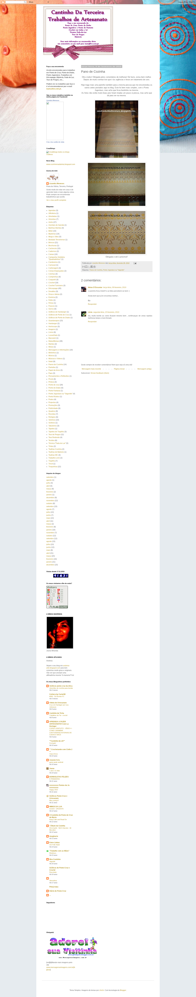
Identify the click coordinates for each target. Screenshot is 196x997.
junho (48, 515)
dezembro (50, 498)
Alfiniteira (52, 213)
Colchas (51, 274)
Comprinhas (53, 277)
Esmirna (51, 297)
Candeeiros (53, 262)
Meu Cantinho (55, 859)
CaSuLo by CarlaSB (57, 694)
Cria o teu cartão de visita (55, 142)
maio (48, 518)
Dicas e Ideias (54, 294)
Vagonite (52, 861)
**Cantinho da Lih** (57, 741)
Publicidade (53, 408)
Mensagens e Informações (58, 350)
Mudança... (53, 853)
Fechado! (52, 743)
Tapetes (51, 429)
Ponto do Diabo (54, 388)
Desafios (51, 291)
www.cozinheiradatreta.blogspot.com (60, 164)
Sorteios (51, 423)
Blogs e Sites (53, 237)
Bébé (50, 231)
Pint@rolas (53, 887)
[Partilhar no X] (89, 266)
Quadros (51, 411)
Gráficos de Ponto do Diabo (59, 318)
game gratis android (56, 762)
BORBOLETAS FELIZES (59, 777)
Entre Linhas (54, 843)
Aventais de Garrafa (56, 225)
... (50, 895)
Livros (50, 332)
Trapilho (51, 461)
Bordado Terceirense (56, 240)
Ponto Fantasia (54, 391)
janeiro (49, 495)
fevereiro (49, 492)
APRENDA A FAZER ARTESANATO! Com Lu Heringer (59, 724)
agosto (49, 480)
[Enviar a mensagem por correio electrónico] (134, 263)
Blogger (123, 990)
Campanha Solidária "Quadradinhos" (56, 258)
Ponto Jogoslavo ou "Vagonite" (113, 270)
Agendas (52, 210)
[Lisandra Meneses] (55, 140)
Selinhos (51, 420)
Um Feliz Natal (54, 845)
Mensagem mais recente (91, 369)
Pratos (51, 399)
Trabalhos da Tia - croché (58, 715)
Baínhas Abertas (54, 228)
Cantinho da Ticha (56, 713)
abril (48, 486)
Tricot (50, 464)
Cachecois (52, 248)
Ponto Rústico (53, 397)
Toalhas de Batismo (56, 452)
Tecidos (51, 440)
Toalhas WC (53, 455)
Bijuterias (52, 234)
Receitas (51, 414)
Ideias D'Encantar (95, 287)
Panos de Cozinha (96, 270)
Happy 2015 (53, 790)
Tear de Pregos (54, 435)
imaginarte (53, 836)
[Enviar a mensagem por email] (83, 266)
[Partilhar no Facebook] (91, 266)
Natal (50, 361)
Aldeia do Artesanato (58, 703)
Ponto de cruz (53, 385)
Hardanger (52, 323)
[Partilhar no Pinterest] (94, 266)
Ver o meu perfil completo (56, 200)
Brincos (51, 243)
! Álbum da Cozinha (57, 826)
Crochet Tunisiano (55, 286)
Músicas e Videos (55, 359)
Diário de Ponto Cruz (57, 891)
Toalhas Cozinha (55, 449)
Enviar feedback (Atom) (100, 373)
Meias (50, 347)
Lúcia (90, 312)
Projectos (52, 402)
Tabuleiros (52, 426)
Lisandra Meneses (52, 100)
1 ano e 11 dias (54, 770)
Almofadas (52, 216)
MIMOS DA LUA (55, 807)
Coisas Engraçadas (56, 271)
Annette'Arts (54, 760)
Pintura (51, 382)
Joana (51, 768)
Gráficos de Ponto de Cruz (58, 315)
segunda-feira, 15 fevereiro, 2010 (106, 312)
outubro (49, 503)
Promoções (52, 405)
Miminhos (52, 353)
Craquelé (52, 280)
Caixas (51, 254)
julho (48, 483)
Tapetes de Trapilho (56, 432)
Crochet (51, 283)
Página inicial (119, 369)
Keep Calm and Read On (58, 819)
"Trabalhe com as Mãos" (59, 851)
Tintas (50, 446)
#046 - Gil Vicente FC (56, 696)
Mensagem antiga (144, 369)
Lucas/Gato (52, 335)
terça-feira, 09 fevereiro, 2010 (114, 287)
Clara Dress (53, 754)
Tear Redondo (54, 437)
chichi (101, 990)
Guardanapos (53, 321)
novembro (50, 501)
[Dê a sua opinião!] (86, 266)
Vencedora (53, 880)
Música (51, 356)
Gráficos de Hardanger (57, 312)
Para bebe (53, 872)
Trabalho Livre (54, 458)
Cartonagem (53, 268)
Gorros (51, 309)
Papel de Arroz (54, 370)
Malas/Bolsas (53, 341)
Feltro (50, 300)
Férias (50, 303)
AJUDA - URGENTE (56, 809)
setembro (50, 477)
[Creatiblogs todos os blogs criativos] (60, 154)
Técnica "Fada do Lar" (57, 443)
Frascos (51, 306)
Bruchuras (52, 246)
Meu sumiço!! (54, 800)
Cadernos (52, 251)
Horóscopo (52, 327)
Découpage (53, 288)
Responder (92, 304)
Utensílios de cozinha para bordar (61, 688)
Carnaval (52, 265)
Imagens (51, 329)
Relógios (52, 417)
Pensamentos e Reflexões (58, 376)
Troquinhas (52, 467)
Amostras (52, 219)
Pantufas (51, 367)
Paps (50, 373)
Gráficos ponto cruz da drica (60, 686)
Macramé (52, 338)
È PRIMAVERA (54, 779)
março (48, 489)
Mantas (51, 344)
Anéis (50, 222)
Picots (50, 379)
